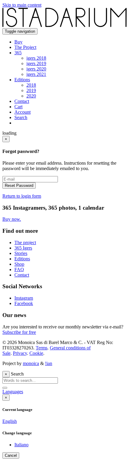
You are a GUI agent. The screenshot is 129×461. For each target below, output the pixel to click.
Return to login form (21, 196)
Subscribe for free (19, 332)
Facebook (23, 303)
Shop (19, 264)
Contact (21, 274)
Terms (41, 347)
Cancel (11, 455)
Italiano (21, 444)
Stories (20, 253)
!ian (48, 363)
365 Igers (23, 247)
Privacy (20, 353)
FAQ (19, 269)
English (9, 421)
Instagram (23, 298)
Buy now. (11, 219)
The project (25, 242)
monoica (31, 363)
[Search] (4, 388)
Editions (22, 258)
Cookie (36, 353)
